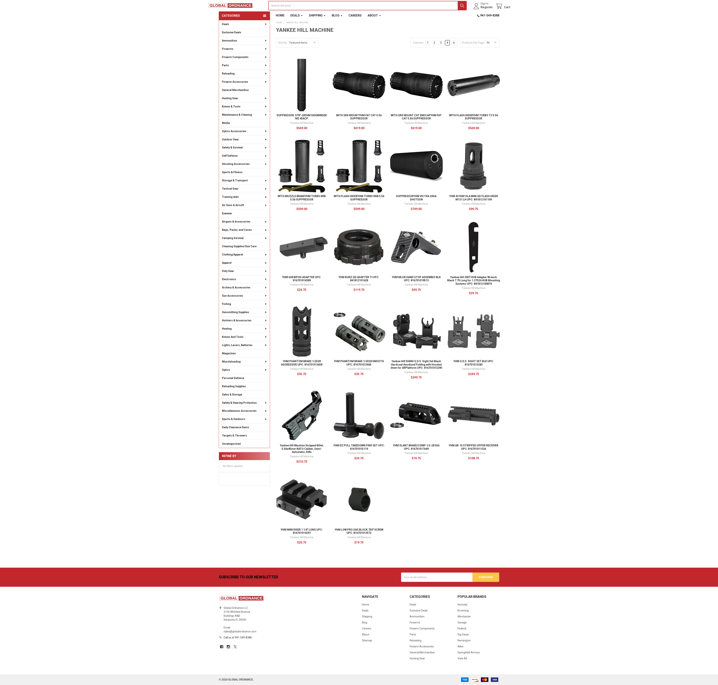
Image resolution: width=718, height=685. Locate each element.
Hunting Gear (230, 98)
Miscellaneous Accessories (239, 410)
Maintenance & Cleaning (237, 114)
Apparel (226, 262)
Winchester (464, 616)
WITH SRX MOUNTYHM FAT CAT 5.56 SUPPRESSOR (359, 117)
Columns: (418, 42)
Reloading (228, 73)
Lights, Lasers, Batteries (237, 345)
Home (280, 15)
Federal (462, 628)
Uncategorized (231, 443)
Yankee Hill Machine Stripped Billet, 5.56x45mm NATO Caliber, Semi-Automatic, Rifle (302, 448)
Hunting (227, 328)
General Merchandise (235, 90)
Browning (463, 610)
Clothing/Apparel (232, 254)
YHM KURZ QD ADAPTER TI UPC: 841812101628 (359, 279)
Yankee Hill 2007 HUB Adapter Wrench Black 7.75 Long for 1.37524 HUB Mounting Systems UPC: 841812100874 (473, 280)
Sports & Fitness (232, 172)
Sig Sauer (463, 634)
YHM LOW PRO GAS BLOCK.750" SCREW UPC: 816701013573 (359, 531)
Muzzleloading (231, 361)
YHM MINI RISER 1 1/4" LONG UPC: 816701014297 (302, 531)
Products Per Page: (473, 42)
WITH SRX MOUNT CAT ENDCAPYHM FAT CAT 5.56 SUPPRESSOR (416, 117)
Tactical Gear (230, 188)
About (373, 15)
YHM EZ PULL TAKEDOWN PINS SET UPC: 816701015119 (359, 447)
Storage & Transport (235, 180)
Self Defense (230, 155)
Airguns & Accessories (236, 221)
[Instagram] (228, 647)
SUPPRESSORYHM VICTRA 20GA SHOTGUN (416, 198)
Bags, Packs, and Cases (237, 229)
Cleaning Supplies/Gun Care (239, 246)
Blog (335, 15)
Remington (464, 640)
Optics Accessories (234, 131)
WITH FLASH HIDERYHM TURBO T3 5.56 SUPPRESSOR (473, 117)
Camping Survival (233, 238)
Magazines (229, 353)
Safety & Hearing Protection (239, 402)
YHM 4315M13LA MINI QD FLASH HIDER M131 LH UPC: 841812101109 (473, 198)
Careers (355, 15)
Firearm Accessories (235, 81)
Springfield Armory (469, 652)
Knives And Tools (232, 336)
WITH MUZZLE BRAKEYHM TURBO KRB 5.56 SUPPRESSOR (302, 198)
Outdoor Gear (230, 139)
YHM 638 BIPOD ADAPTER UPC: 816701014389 (301, 279)
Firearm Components (235, 57)
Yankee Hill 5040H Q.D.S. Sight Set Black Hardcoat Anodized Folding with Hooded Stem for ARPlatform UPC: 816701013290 (416, 364)
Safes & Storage (232, 394)
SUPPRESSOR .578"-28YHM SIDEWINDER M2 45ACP (302, 117)
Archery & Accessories (236, 287)
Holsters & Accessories (236, 320)
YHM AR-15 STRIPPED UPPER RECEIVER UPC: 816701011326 (473, 447)
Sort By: (282, 42)
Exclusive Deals (231, 32)
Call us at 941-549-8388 (238, 637)
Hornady (462, 604)
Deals (295, 15)
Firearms (227, 48)
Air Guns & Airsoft (233, 205)
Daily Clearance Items (235, 427)
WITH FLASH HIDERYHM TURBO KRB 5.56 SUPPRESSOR (359, 198)
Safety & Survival (232, 147)
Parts (225, 65)
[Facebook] (222, 647)
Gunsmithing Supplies (235, 312)
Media (226, 122)
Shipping (316, 15)
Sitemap (367, 640)
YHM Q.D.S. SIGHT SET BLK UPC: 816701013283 (473, 363)
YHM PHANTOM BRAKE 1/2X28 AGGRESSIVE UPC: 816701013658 (301, 363)
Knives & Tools (231, 106)
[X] (235, 647)
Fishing (226, 303)
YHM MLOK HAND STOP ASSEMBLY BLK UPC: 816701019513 (416, 279)
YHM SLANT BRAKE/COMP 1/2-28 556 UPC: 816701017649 (416, 447)
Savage (462, 622)
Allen (461, 646)
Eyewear (227, 213)
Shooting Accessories (236, 163)
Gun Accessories (232, 295)
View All (462, 658)
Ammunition (229, 40)
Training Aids (230, 196)
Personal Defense (233, 378)
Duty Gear (228, 271)
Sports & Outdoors (233, 419)
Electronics (229, 279)
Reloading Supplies (234, 386)
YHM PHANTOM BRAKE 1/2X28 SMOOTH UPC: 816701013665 (359, 363)
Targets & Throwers (234, 435)
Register (487, 7)
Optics (226, 369)
